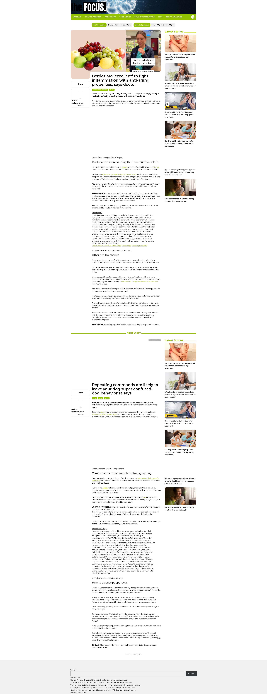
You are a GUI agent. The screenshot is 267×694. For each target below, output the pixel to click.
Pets (160, 17)
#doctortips (116, 246)
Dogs (94, 398)
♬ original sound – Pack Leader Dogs (107, 578)
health (124, 167)
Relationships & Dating (144, 17)
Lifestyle (77, 17)
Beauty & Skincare (174, 17)
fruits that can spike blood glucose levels (119, 174)
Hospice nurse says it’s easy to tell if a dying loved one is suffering (130, 194)
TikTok (111, 89)
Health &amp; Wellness (100, 89)
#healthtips (126, 246)
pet (144, 497)
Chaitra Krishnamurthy (77, 102)
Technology (110, 17)
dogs (102, 412)
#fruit (108, 246)
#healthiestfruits (99, 246)
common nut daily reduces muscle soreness (139, 282)
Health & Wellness (93, 17)
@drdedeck (97, 213)
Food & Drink (125, 17)
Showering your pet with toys (104, 414)
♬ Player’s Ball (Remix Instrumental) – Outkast (111, 251)
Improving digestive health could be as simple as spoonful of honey (132, 325)
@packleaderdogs (99, 529)
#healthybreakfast (139, 246)
